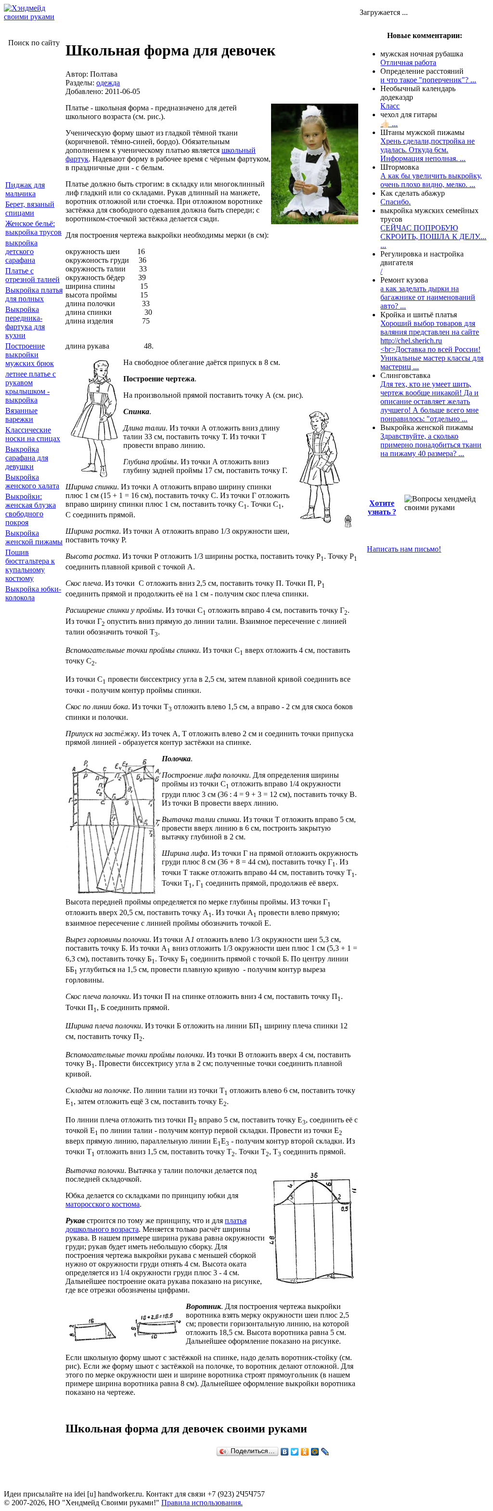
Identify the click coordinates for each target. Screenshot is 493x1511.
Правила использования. (202, 1502)
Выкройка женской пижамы (34, 537)
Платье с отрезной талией (32, 275)
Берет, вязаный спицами (29, 208)
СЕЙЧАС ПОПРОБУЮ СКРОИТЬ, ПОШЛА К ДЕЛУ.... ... (433, 236)
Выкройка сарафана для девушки (26, 458)
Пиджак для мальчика (25, 189)
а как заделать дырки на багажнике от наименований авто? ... (427, 297)
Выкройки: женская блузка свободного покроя (30, 509)
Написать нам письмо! (404, 549)
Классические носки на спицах (32, 434)
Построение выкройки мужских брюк (29, 354)
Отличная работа (408, 62)
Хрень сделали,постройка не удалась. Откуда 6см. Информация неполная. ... (427, 149)
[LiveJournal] (325, 1451)
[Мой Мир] (315, 1451)
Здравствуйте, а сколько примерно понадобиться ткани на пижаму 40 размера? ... (430, 445)
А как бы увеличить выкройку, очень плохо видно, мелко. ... (431, 180)
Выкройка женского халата (32, 481)
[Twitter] (295, 1451)
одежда (108, 83)
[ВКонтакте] (285, 1451)
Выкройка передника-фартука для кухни (25, 322)
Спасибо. (395, 202)
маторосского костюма (102, 1204)
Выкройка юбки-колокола (33, 593)
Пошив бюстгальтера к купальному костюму (30, 565)
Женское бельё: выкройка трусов (33, 227)
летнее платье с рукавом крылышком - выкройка (30, 387)
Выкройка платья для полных (34, 294)
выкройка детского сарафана (21, 251)
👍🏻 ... (389, 124)
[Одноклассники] (305, 1451)
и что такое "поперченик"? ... (428, 80)
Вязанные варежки (21, 414)
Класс (390, 106)
